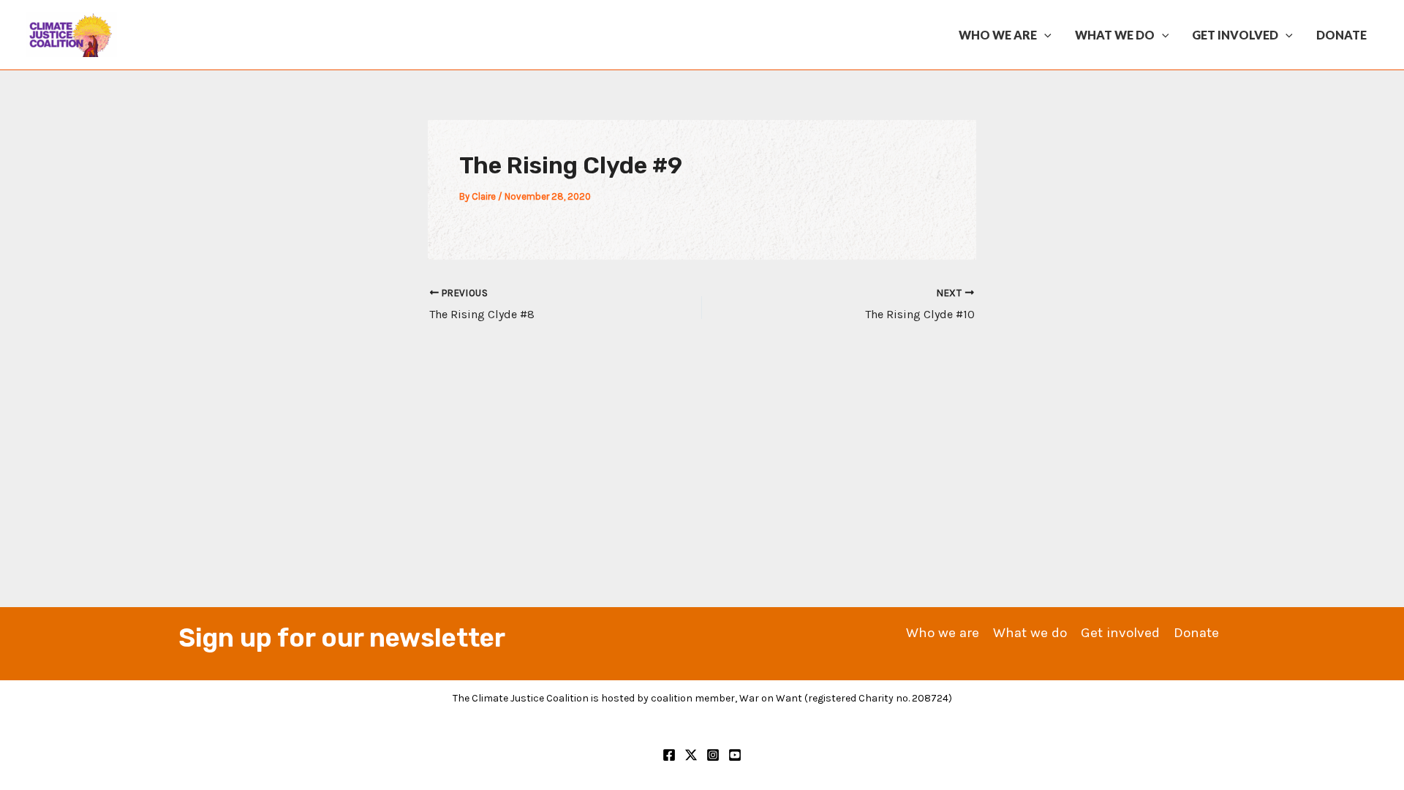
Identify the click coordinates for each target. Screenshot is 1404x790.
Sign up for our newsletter (341, 637)
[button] (1044, 35)
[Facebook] (669, 754)
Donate (1341, 35)
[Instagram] (713, 754)
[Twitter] (691, 754)
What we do (1115, 35)
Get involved (1235, 35)
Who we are (998, 35)
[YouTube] (734, 754)
